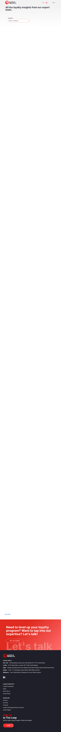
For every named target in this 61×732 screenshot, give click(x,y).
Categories (10, 18)
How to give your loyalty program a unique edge (24, 360)
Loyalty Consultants (8, 686)
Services (5, 700)
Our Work (5, 702)
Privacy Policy (6, 693)
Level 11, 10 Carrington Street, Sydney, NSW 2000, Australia (23, 670)
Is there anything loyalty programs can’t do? (22, 504)
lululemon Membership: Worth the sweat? (22, 214)
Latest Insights (7, 710)
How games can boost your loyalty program (22, 456)
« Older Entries (7, 614)
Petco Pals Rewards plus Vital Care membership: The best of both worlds (30, 165)
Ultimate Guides (17, 362)
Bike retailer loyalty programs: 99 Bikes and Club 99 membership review (30, 601)
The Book (5, 705)
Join (8, 725)
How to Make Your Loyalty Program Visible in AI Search (26, 67)
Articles (16, 69)
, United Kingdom (23, 665)
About (4, 689)
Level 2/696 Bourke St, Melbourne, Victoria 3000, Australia (25, 672)
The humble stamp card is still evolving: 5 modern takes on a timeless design (28, 116)
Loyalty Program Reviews (21, 119)
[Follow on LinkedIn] (4, 677)
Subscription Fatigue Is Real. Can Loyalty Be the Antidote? (27, 264)
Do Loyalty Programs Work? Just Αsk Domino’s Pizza (25, 312)
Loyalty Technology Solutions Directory (13, 707)
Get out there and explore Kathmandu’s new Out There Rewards (29, 408)
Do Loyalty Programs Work (25, 314)
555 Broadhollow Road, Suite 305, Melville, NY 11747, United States (27, 663)
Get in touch (15, 641)
